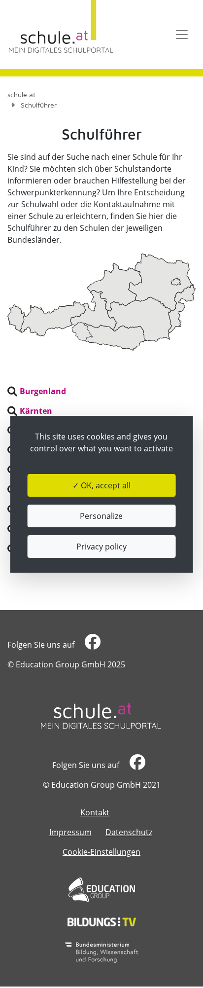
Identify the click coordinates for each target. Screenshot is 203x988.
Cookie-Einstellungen (101, 851)
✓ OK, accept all (101, 485)
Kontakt (94, 812)
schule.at (21, 94)
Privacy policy (101, 546)
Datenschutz (128, 832)
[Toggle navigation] (182, 34)
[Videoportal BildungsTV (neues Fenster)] (102, 921)
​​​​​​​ (91, 644)
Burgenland (43, 391)
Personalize (101, 516)
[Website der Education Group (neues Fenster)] (101, 890)
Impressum (70, 832)
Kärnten (36, 410)
